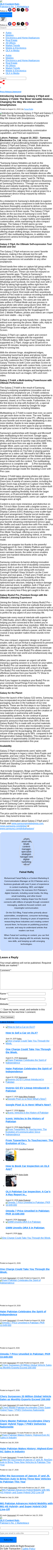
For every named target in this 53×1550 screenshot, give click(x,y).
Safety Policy (28, 1548)
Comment (5, 970)
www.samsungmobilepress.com (27, 823)
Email (3, 999)
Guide (25, 1175)
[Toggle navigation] (3, 19)
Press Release (6, 92)
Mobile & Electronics (16, 48)
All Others (11, 43)
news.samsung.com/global (13, 826)
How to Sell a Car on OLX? (22, 1032)
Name (3, 993)
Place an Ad (6, 13)
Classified (22, 1149)
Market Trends (13, 45)
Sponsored (16, 92)
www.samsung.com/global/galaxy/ (17, 828)
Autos (8, 32)
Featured (31, 1097)
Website (4, 1004)
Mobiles (10, 35)
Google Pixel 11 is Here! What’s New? (29, 1104)
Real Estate (11, 40)
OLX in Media (12, 50)
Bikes (25, 1097)
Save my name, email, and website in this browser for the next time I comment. (22, 1010)
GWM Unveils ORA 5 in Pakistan (25, 1227)
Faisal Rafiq (28, 109)
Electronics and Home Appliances (23, 38)
